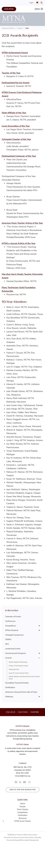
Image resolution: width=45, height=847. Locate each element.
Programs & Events (8, 28)
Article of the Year (22, 223)
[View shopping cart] (37, 2)
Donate (23, 806)
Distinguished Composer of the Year (19, 156)
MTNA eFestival (11, 630)
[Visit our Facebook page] (16, 782)
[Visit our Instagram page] (29, 782)
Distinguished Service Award (15, 82)
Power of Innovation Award (18, 666)
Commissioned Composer (15, 653)
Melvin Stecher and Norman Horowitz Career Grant (24, 678)
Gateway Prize (14, 669)
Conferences (10, 621)
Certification (10, 687)
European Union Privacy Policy (24, 837)
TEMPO (8, 639)
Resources (23, 818)
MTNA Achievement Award (15, 52)
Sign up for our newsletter (23, 790)
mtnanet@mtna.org (22, 776)
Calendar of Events (13, 616)
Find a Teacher (22, 809)
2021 (27, 28)
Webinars (9, 696)
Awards (19, 28)
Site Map (38, 837)
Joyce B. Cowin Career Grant (18, 673)
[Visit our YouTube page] (24, 782)
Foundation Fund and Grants (16, 683)
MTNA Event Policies (22, 821)
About (22, 803)
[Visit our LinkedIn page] (20, 782)
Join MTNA (9, 9)
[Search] (41, 2)
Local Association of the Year (16, 126)
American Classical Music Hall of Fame (21, 692)
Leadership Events (12, 649)
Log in (31, 3)
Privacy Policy (8, 837)
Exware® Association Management (27, 840)
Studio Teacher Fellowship (18, 662)
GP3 (7, 644)
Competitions (10, 626)
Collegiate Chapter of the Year (16, 139)
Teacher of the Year (11, 73)
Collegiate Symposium (14, 635)
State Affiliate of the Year (14, 112)
